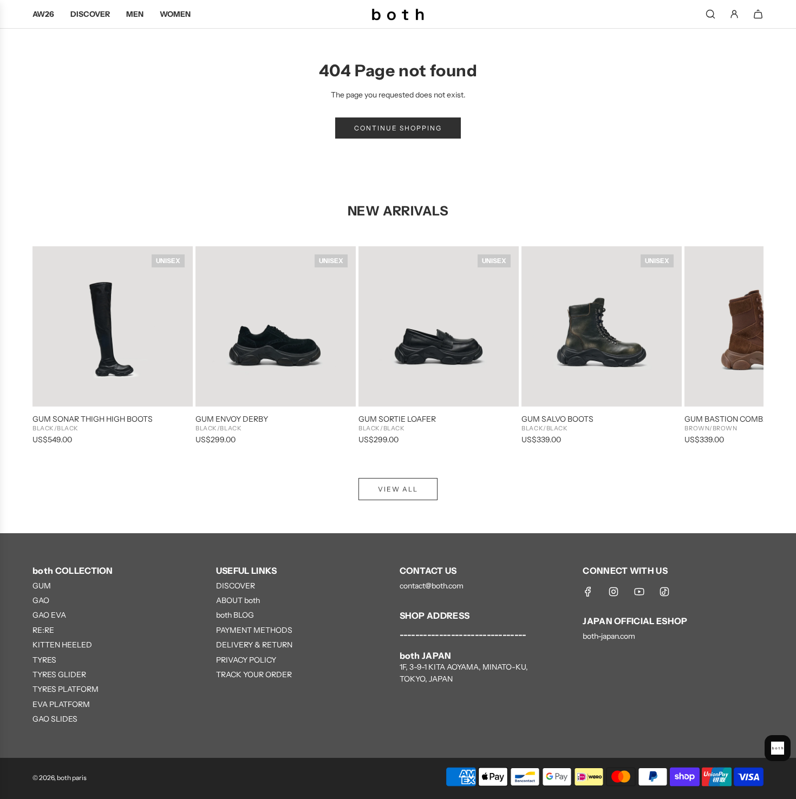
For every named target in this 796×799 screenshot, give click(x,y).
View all (398, 489)
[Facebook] (588, 592)
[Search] (710, 14)
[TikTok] (664, 592)
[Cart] (758, 14)
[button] (52, 346)
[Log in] (734, 14)
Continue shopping (398, 128)
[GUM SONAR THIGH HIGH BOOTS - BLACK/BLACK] (112, 326)
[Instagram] (613, 592)
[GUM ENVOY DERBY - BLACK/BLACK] (275, 326)
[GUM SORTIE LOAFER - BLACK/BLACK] (438, 326)
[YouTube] (639, 592)
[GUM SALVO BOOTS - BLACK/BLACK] (601, 326)
